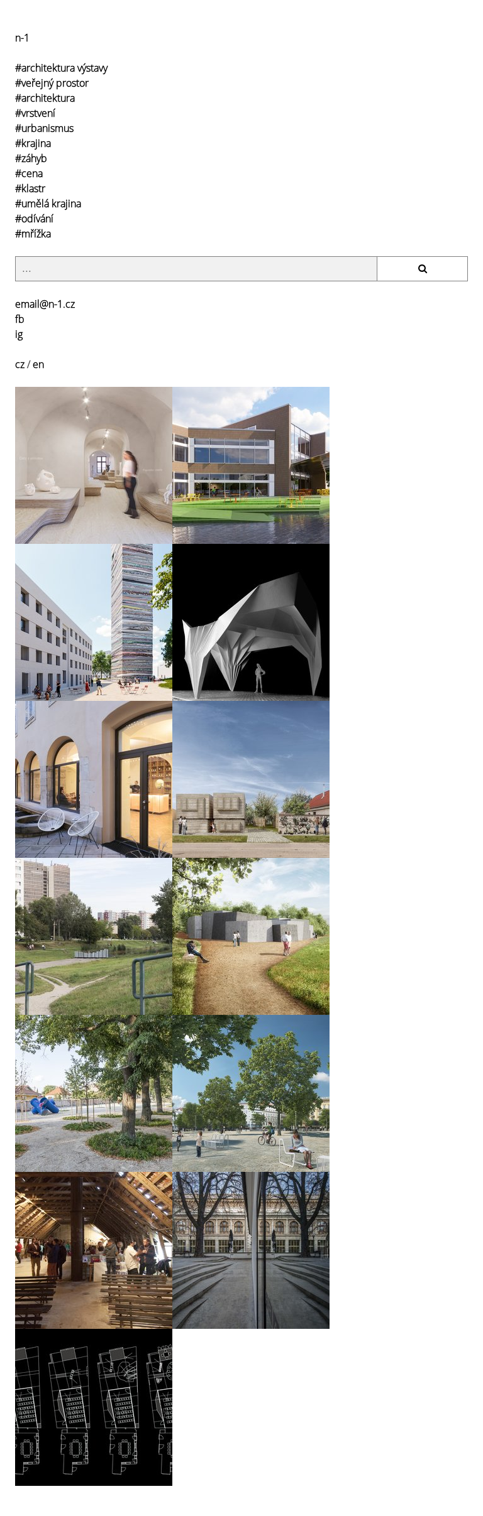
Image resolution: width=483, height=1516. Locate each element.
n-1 (22, 38)
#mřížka (33, 234)
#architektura (45, 98)
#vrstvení (35, 113)
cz (20, 364)
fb (20, 319)
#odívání (34, 218)
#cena (29, 173)
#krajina (33, 143)
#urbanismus (44, 128)
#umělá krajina (48, 203)
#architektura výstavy (61, 68)
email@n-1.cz (45, 304)
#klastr (30, 188)
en (38, 364)
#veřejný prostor (52, 83)
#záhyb (31, 158)
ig (19, 334)
